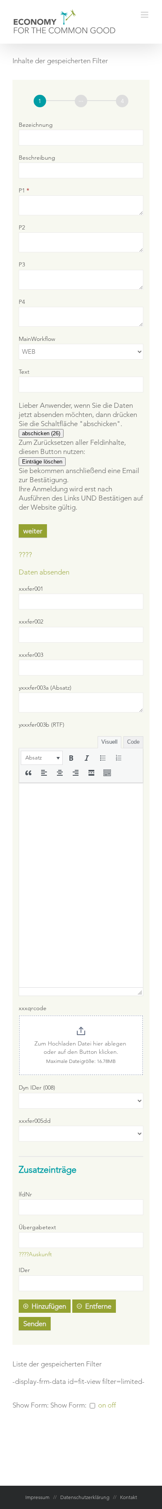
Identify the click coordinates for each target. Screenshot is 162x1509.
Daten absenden (44, 572)
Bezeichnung (36, 124)
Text (24, 371)
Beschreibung (37, 157)
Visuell (109, 742)
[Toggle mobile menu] (145, 14)
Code (133, 742)
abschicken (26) (41, 433)
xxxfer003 (31, 654)
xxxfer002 (31, 621)
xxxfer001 (31, 588)
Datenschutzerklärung (84, 1497)
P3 (22, 264)
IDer (24, 1270)
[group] (81, 101)
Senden (34, 1323)
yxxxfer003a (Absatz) (45, 687)
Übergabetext (37, 1227)
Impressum (37, 1497)
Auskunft (40, 1254)
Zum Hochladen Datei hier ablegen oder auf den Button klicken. (81, 1047)
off (112, 1405)
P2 (22, 227)
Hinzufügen (49, 1306)
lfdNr (25, 1194)
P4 (22, 302)
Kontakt (128, 1497)
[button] (42, 758)
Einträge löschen (42, 462)
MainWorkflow (37, 339)
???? (25, 554)
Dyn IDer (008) (37, 1087)
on (102, 1405)
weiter (32, 531)
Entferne (98, 1306)
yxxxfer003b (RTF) (41, 724)
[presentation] (41, 757)
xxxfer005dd (35, 1120)
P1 (24, 190)
